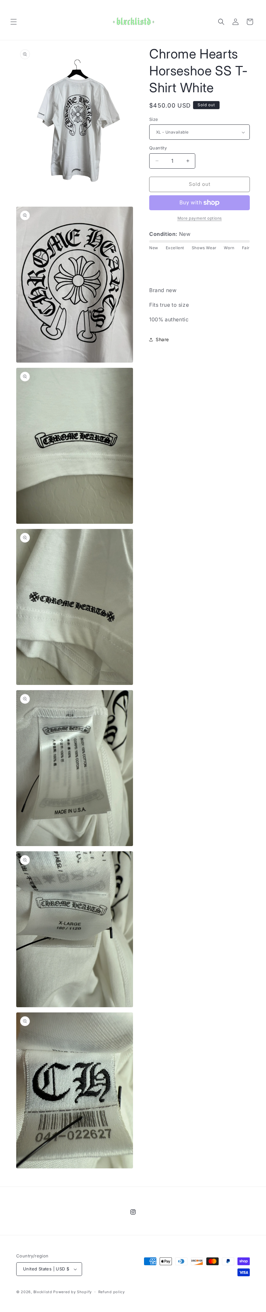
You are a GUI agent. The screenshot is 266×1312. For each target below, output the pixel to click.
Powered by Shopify (72, 1292)
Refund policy (111, 1292)
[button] (13, 22)
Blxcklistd (42, 1292)
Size (153, 119)
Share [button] (162, 339)
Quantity (158, 147)
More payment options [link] (199, 218)
